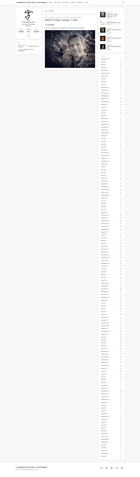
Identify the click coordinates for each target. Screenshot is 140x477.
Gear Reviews (65, 2)
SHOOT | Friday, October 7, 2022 (61, 20)
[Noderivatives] (116, 468)
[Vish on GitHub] (121, 468)
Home (50, 2)
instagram (58, 17)
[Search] (123, 2)
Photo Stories (57, 2)
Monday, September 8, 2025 (114, 22)
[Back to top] (101, 473)
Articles (73, 2)
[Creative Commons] (101, 468)
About (86, 2)
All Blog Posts (79, 2)
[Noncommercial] (111, 468)
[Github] (28, 36)
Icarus (37, 469)
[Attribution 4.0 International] (106, 468)
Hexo (33, 469)
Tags (46, 10)
